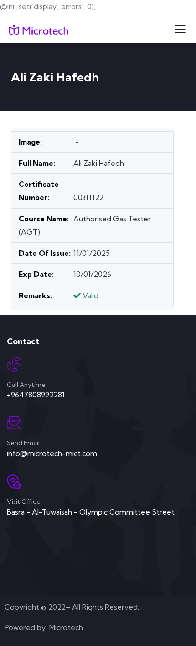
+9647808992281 (36, 394)
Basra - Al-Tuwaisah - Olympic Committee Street (91, 511)
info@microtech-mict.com (52, 453)
